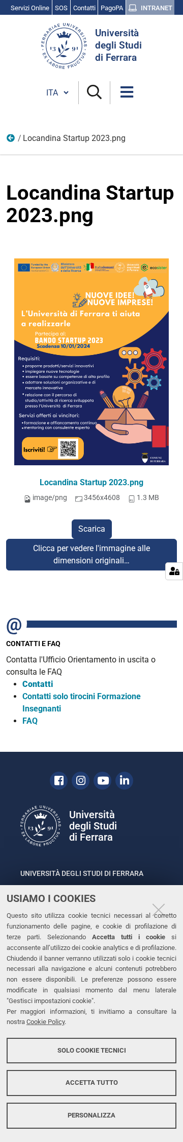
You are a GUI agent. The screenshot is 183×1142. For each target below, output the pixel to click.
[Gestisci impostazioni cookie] (174, 571)
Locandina (11, 140)
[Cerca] (94, 92)
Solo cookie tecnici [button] (91, 1050)
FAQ (30, 721)
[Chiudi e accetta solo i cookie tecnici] (158, 909)
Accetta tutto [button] (92, 1082)
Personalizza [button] (91, 1115)
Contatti (37, 684)
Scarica (91, 529)
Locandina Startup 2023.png (91, 482)
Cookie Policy (45, 1022)
